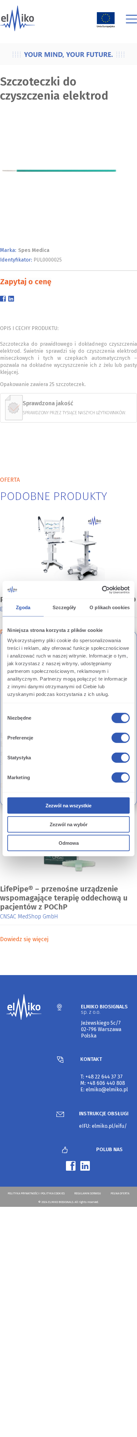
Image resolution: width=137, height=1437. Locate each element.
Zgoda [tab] (23, 607)
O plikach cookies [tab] (110, 607)
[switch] (119, 739)
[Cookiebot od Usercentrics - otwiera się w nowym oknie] (102, 589)
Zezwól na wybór (69, 824)
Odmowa (69, 843)
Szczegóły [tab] (64, 607)
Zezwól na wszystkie (68, 805)
